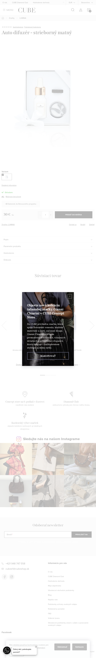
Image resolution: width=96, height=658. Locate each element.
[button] (7, 650)
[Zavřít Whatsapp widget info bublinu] (36, 646)
